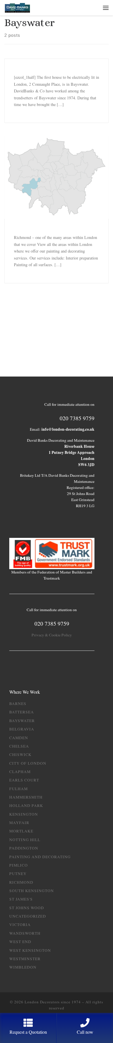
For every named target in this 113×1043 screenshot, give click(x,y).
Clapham (20, 771)
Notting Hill (24, 839)
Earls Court (24, 780)
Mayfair (19, 822)
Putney (18, 873)
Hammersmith (26, 797)
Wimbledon (23, 967)
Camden (18, 737)
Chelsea (19, 746)
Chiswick (20, 754)
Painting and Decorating (40, 856)
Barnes (17, 703)
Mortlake (21, 831)
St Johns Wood (26, 907)
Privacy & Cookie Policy (52, 635)
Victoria (20, 924)
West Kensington (30, 950)
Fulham (18, 788)
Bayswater (22, 720)
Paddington (23, 848)
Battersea (21, 712)
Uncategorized (27, 916)
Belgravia (21, 729)
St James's (21, 899)
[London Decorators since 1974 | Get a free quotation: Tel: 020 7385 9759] (17, 7)
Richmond (21, 882)
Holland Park (26, 805)
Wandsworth (25, 933)
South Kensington (31, 890)
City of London (27, 763)
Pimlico (18, 865)
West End (20, 941)
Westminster (25, 958)
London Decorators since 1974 (53, 1001)
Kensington (23, 814)
